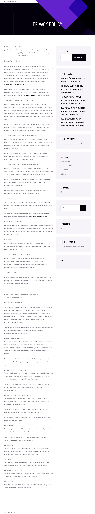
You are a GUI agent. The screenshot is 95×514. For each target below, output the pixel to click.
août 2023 (64, 170)
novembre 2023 (65, 162)
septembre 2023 (66, 166)
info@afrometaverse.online (15, 84)
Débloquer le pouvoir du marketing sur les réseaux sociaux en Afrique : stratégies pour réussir (73, 111)
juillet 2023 (64, 174)
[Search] (83, 208)
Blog (61, 192)
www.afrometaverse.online (43, 47)
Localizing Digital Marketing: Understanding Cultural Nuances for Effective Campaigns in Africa (72, 122)
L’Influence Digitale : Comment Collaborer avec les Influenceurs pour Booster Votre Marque (72, 100)
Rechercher (65, 52)
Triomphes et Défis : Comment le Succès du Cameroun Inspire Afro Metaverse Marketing (71, 89)
